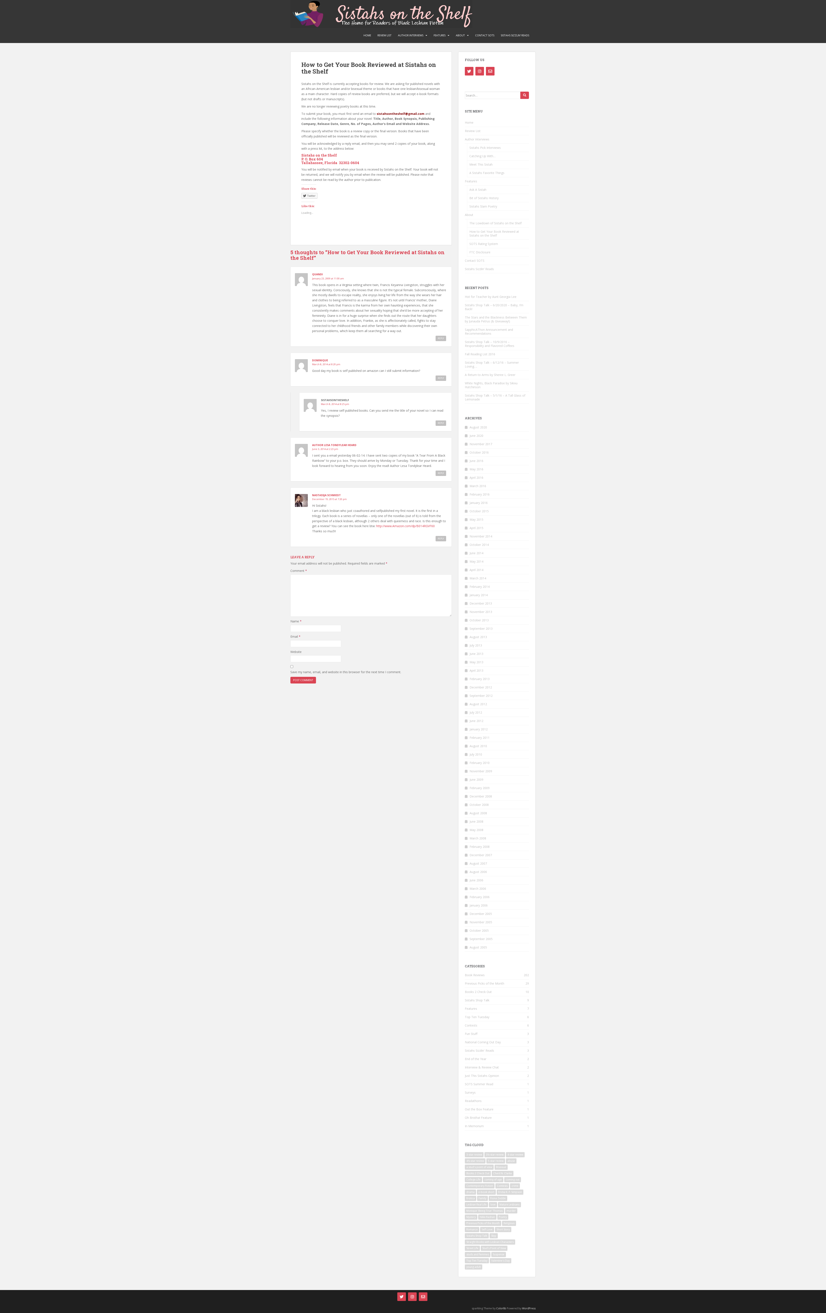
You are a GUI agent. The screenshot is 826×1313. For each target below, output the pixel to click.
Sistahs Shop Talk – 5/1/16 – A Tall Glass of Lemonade (495, 397)
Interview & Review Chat (482, 1067)
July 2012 (476, 712)
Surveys (470, 1092)
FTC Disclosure (479, 252)
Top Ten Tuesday (477, 1017)
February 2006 (480, 897)
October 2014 (479, 545)
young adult (473, 1267)
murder (511, 1211)
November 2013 (481, 612)
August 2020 (478, 427)
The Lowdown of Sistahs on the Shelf (495, 223)
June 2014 (476, 553)
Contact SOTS (484, 35)
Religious (509, 1223)
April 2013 (476, 670)
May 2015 (476, 519)
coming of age (493, 1179)
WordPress (529, 1308)
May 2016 (476, 469)
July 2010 (476, 754)
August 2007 (478, 863)
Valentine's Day (500, 1260)
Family (482, 1198)
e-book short (486, 1192)
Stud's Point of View (494, 1248)
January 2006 (479, 905)
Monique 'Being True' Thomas (484, 1211)
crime (515, 1186)
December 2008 (481, 796)
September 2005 (481, 939)
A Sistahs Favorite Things (486, 173)
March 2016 (478, 486)
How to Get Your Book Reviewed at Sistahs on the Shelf (494, 233)
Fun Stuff (471, 1034)
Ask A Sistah (477, 190)
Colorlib (501, 1308)
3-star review (474, 1154)
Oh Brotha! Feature (478, 1118)
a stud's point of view (479, 1167)
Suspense (498, 1254)
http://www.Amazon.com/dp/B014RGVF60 (405, 526)
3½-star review (495, 1154)
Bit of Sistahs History (484, 198)
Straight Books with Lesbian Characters (490, 1242)
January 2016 (479, 503)
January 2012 (479, 729)
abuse (511, 1161)
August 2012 (478, 704)
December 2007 (481, 855)
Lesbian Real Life (476, 1204)
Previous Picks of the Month (484, 983)
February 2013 (480, 679)
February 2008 (480, 847)
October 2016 (479, 452)
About (460, 35)
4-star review (515, 1154)
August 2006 (478, 872)
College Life (473, 1179)
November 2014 (481, 536)
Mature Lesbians (509, 1204)
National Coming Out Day (483, 1042)
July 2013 (476, 645)
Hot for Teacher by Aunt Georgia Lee (490, 297)
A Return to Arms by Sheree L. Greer (490, 375)
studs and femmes (477, 1254)
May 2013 (476, 662)
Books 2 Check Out (478, 992)
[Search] (524, 95)
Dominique (320, 360)
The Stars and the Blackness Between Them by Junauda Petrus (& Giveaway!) (496, 319)
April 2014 (476, 570)
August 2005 (478, 947)
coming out (512, 1179)
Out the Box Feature (479, 1109)
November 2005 (481, 922)
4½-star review (475, 1161)
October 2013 (479, 620)
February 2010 (480, 763)
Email (295, 636)
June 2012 (476, 721)
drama (470, 1192)
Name (296, 621)
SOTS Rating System (483, 244)
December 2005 (481, 914)
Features (439, 35)
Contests (471, 1025)
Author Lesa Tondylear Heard (334, 445)
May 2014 (476, 561)
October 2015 (479, 511)
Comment (298, 571)
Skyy (493, 1236)
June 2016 (476, 461)
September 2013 (481, 628)
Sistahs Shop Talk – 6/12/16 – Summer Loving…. (492, 364)
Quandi (317, 274)
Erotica (470, 1198)
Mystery (471, 1217)
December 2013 (481, 603)
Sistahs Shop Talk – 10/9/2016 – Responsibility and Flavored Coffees (489, 344)
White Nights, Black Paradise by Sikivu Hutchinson (491, 385)
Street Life (472, 1248)
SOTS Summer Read (479, 1084)
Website (296, 652)
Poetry (503, 1217)
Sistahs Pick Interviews (485, 148)
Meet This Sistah (481, 164)
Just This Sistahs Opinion (482, 1076)
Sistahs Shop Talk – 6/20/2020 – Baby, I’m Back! (494, 307)
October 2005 (479, 930)
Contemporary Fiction (479, 1186)
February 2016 (480, 494)
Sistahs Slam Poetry (483, 206)
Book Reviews (475, 975)
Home (367, 35)
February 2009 (480, 788)
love (493, 1204)
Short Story (503, 1229)
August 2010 (478, 746)
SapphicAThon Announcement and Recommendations (489, 332)
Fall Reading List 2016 (480, 354)
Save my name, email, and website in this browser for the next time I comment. (345, 672)
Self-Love (487, 1229)
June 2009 (476, 779)
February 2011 (480, 738)
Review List (384, 35)
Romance (472, 1229)
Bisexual (501, 1167)
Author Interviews (410, 35)
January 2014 (479, 595)
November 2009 (481, 771)
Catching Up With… (482, 156)
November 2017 (481, 444)
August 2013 (478, 637)
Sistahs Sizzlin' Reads (479, 1050)
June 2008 (476, 821)
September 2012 (481, 696)
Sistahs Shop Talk (477, 1000)
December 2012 (481, 687)
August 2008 (478, 813)
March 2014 (478, 578)
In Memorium (474, 1126)
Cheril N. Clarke (502, 1173)
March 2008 (478, 838)
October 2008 (479, 805)
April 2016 (476, 478)
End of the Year (475, 1059)
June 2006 (476, 880)
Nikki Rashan (487, 1217)
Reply (441, 338)
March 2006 (478, 889)
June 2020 (476, 436)
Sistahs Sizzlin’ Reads (515, 35)
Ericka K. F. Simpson (510, 1192)
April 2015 (476, 528)
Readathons (473, 1101)
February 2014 (480, 587)
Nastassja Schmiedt (326, 495)
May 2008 (476, 830)
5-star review (496, 1161)
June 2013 (476, 654)
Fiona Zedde (498, 1198)
